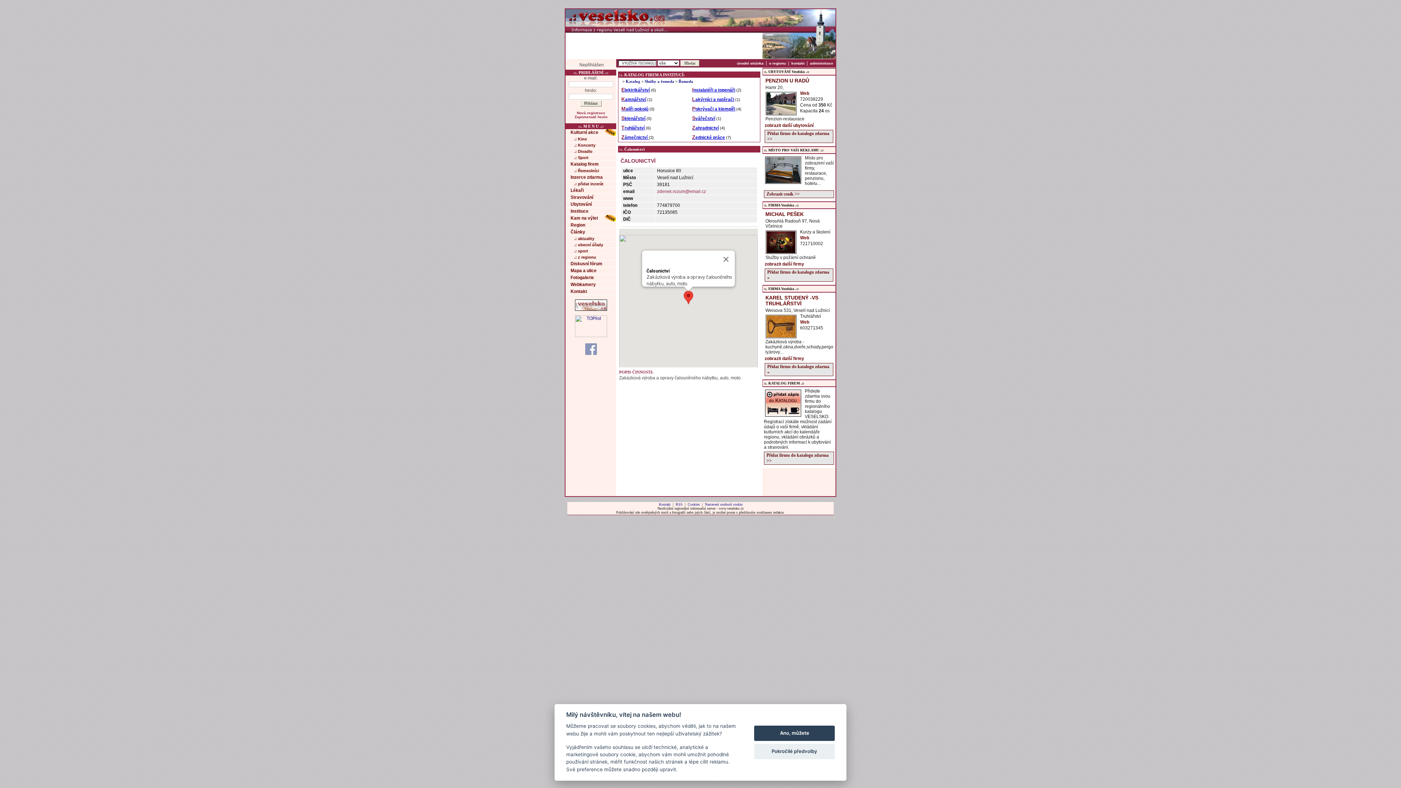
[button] (688, 297)
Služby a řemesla (659, 82)
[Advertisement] (664, 45)
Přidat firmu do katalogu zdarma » (798, 275)
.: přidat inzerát (588, 184)
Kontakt (579, 291)
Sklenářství (633, 118)
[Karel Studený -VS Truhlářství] (781, 336)
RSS (679, 504)
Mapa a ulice (584, 270)
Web (804, 93)
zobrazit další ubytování (789, 125)
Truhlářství (633, 128)
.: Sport (581, 157)
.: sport (581, 251)
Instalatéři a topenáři (713, 90)
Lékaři (577, 190)
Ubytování (581, 204)
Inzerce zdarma (587, 177)
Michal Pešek (784, 214)
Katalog (633, 82)
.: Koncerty (584, 145)
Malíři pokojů (634, 109)
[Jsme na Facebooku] (591, 348)
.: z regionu (585, 257)
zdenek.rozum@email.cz (681, 191)
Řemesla (686, 82)
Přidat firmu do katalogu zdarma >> (798, 136)
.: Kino (580, 139)
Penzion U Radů (787, 81)
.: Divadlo (583, 151)
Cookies (694, 504)
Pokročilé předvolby (794, 751)
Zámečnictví (635, 137)
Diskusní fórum (586, 263)
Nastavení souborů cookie (723, 504)
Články (578, 232)
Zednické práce (708, 137)
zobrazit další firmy (784, 264)
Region (578, 225)
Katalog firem (585, 164)
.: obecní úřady (588, 245)
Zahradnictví (705, 128)
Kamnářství (633, 99)
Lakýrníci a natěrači (713, 99)
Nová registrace (591, 113)
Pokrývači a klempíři (713, 109)
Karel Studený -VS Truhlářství (791, 300)
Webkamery (583, 284)
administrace (821, 63)
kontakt (797, 63)
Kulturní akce (584, 132)
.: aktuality (584, 238)
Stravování (582, 197)
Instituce (579, 211)
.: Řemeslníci (586, 171)
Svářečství (703, 118)
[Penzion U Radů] (781, 113)
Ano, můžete (794, 733)
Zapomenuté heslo (591, 117)
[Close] (726, 259)
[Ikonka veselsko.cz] (591, 309)
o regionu (777, 63)
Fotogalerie (582, 277)
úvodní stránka (750, 63)
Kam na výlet (584, 218)
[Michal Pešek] (781, 251)
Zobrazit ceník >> (783, 194)
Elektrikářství (635, 90)
